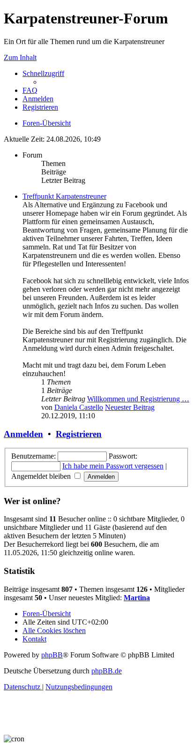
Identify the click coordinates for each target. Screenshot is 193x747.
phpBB (52, 655)
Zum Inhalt (20, 57)
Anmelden (23, 434)
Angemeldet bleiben (42, 476)
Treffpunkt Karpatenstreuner (64, 196)
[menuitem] (29, 90)
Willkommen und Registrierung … (138, 399)
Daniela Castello (78, 407)
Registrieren (79, 434)
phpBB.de (106, 671)
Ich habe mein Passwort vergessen (112, 466)
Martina (137, 598)
